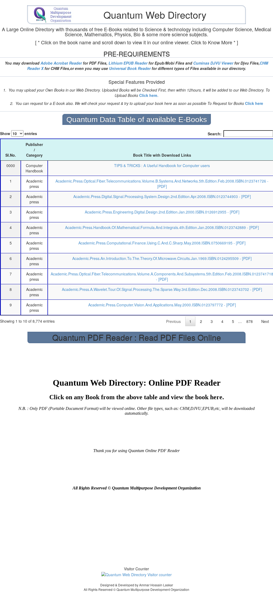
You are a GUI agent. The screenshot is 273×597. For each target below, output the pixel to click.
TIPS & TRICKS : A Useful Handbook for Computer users (162, 165)
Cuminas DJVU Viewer (213, 63)
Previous (173, 321)
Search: (215, 133)
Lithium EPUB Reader (128, 63)
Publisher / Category (34, 150)
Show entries (18, 133)
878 (249, 321)
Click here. (148, 95)
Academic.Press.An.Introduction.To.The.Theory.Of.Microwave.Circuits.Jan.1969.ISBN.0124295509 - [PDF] (162, 258)
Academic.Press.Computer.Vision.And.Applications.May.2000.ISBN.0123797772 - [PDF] (162, 304)
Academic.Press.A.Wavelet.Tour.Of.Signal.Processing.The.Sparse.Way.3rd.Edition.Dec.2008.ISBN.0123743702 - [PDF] (162, 289)
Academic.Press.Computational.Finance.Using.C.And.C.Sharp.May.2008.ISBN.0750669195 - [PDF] (162, 243)
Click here (254, 103)
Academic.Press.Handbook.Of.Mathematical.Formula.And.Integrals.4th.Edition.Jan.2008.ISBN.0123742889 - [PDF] (162, 227)
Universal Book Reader (130, 68)
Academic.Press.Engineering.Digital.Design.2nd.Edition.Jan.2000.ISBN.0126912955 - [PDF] (162, 212)
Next (265, 321)
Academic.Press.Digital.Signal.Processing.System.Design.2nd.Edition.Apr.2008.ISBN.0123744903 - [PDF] (162, 196)
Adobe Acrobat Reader (61, 63)
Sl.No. (10, 155)
